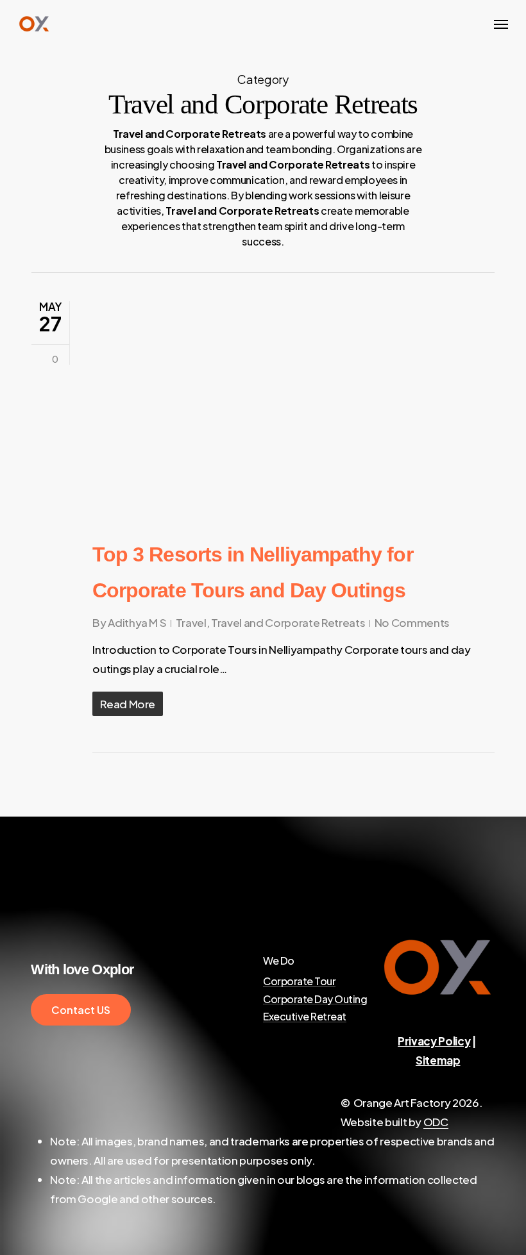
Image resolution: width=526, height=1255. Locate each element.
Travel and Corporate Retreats (288, 622)
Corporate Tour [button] (299, 981)
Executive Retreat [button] (304, 1016)
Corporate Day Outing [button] (315, 999)
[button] (501, 23)
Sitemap (438, 1060)
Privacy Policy (434, 1041)
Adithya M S (137, 622)
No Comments (412, 622)
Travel (191, 622)
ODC (435, 1122)
